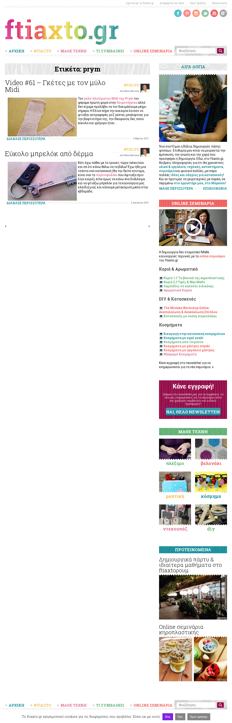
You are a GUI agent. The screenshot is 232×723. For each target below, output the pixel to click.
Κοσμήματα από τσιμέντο (183, 342)
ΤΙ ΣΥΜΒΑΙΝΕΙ (110, 51)
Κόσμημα (211, 496)
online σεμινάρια (212, 256)
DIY (211, 529)
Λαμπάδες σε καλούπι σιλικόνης (189, 286)
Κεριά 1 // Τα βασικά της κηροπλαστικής (194, 278)
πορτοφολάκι (106, 175)
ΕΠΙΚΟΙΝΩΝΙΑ (215, 188)
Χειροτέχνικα (127, 102)
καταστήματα (212, 167)
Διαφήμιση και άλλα (172, 3)
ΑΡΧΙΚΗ (16, 51)
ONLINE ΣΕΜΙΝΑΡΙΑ (152, 51)
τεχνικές (193, 167)
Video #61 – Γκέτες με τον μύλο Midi (55, 86)
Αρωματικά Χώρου (178, 290)
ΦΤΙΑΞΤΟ (42, 51)
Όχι (180, 717)
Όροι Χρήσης (198, 3)
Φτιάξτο (131, 85)
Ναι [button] (167, 717)
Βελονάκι (211, 463)
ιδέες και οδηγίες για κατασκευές (197, 175)
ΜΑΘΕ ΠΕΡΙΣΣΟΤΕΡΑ (176, 188)
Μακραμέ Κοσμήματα (180, 354)
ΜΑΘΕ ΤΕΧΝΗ (73, 51)
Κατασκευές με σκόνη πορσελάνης (190, 316)
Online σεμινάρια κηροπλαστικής (181, 629)
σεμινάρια (167, 171)
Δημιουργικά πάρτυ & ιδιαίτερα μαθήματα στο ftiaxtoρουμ (190, 565)
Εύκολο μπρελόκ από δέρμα (49, 153)
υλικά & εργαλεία (172, 167)
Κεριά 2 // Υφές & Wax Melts (184, 282)
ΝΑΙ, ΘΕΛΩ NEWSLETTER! (193, 412)
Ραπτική (175, 496)
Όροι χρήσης (199, 717)
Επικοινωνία (219, 3)
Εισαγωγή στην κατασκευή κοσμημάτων (194, 334)
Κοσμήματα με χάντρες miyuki (187, 346)
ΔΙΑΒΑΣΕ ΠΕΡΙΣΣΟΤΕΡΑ (26, 139)
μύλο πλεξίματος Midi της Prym (108, 98)
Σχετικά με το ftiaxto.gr (140, 3)
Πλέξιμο (175, 463)
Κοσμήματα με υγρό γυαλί (183, 338)
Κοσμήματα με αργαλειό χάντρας (189, 350)
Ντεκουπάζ (175, 529)
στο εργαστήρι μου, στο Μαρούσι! (200, 183)
